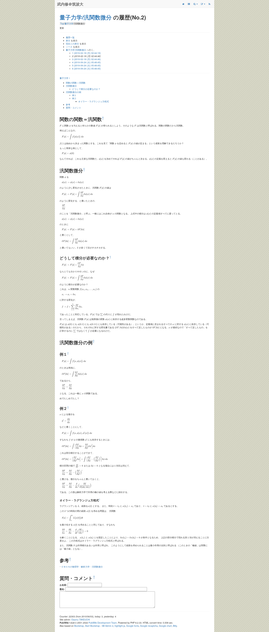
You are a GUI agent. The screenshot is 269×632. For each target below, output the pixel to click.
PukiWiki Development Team (103, 622)
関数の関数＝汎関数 (75, 82)
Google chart (165, 625)
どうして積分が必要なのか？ (86, 88)
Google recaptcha (149, 625)
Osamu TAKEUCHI (80, 619)
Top (62, 23)
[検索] (195, 4)
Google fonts (132, 625)
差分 (68, 40)
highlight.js (120, 625)
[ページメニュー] (202, 4)
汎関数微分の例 (73, 92)
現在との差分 (72, 43)
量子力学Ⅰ (65, 78)
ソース (69, 46)
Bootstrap (79, 625)
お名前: (63, 584)
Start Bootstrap (92, 625)
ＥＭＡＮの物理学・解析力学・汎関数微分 (82, 566)
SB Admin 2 (107, 625)
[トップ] (183, 4)
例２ (74, 98)
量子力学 (69, 23)
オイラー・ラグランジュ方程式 (93, 101)
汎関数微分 (71, 85)
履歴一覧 (70, 37)
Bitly (175, 625)
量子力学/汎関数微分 (86, 17)
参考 (68, 104)
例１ (74, 95)
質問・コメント (73, 107)
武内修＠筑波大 (70, 4)
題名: (62, 589)
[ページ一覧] (188, 4)
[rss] (209, 4)
